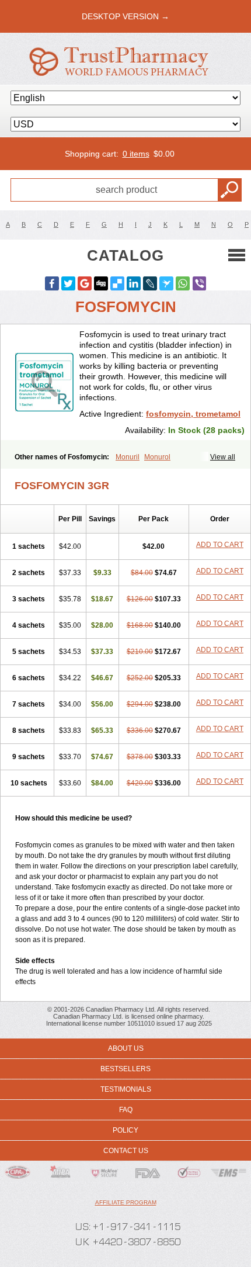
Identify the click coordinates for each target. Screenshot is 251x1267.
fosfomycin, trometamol (193, 413)
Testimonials (125, 1089)
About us (126, 1048)
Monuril (128, 457)
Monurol (157, 457)
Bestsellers (125, 1069)
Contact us (125, 1151)
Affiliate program (125, 1202)
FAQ (126, 1110)
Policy (125, 1130)
